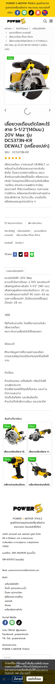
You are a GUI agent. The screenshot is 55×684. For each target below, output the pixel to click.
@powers (21, 630)
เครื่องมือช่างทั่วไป (13, 609)
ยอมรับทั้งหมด (34, 678)
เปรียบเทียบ (36, 223)
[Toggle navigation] (51, 21)
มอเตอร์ (8, 601)
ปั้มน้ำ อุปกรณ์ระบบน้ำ (15, 588)
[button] (44, 21)
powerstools (21, 634)
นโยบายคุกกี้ (25, 673)
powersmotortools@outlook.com (23, 570)
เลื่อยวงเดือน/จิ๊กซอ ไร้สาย (28, 235)
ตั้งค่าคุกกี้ (18, 678)
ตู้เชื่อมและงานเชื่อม (14, 596)
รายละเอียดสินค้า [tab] (15, 271)
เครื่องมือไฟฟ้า (24, 231)
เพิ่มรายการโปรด (14, 223)
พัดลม (8, 605)
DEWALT (19, 243)
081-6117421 (8, 559)
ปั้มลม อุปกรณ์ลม (13, 592)
